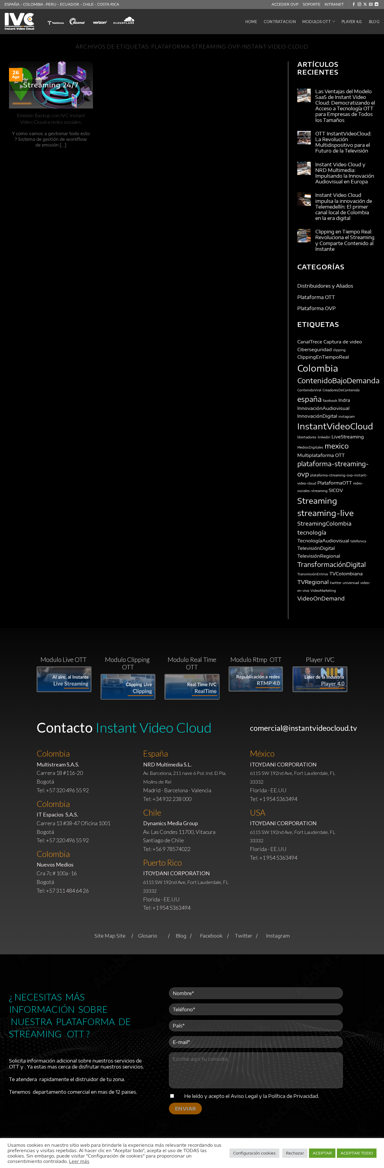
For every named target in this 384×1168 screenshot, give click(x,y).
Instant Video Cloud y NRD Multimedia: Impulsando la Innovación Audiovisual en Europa (344, 173)
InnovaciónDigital (317, 416)
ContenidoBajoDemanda (338, 380)
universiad (351, 583)
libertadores (306, 437)
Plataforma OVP (316, 309)
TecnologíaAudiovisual (323, 540)
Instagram (278, 936)
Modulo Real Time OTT (192, 663)
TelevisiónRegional (318, 556)
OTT (340, 455)
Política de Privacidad (293, 1096)
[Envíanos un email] (371, 4)
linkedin (324, 437)
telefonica (358, 541)
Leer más (79, 1161)
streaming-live (325, 513)
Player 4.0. (352, 21)
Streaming (317, 500)
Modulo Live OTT (64, 659)
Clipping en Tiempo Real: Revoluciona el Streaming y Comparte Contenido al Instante (344, 240)
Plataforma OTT (316, 297)
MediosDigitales (310, 447)
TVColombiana (346, 573)
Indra (344, 400)
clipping (339, 350)
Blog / (188, 936)
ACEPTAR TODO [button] (356, 1153)
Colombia (317, 368)
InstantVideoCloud (335, 426)
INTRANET (334, 4)
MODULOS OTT (316, 21)
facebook (330, 400)
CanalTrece (309, 341)
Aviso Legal (244, 1096)
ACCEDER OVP (285, 4)
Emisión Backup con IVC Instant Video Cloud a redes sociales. (51, 118)
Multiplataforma (315, 455)
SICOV (336, 490)
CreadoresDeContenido (341, 390)
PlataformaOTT (334, 482)
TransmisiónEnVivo (312, 574)
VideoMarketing (323, 590)
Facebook (211, 936)
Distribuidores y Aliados (325, 286)
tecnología (311, 532)
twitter (335, 583)
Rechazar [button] (295, 1153)
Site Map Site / (116, 936)
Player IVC (320, 659)
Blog (374, 21)
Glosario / (157, 936)
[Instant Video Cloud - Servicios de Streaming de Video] (20, 22)
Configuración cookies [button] (254, 1153)
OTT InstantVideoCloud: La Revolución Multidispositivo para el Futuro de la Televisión (343, 142)
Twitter (243, 936)
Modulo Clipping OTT (128, 663)
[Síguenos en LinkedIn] (376, 4)
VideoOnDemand (321, 598)
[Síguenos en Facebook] (354, 4)
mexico (337, 446)
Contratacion (280, 21)
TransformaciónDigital (331, 565)
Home (251, 21)
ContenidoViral (309, 390)
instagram (346, 416)
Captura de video (342, 341)
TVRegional (313, 582)
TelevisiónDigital (316, 548)
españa (309, 399)
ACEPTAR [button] (322, 1153)
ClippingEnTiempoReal (323, 357)
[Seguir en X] (365, 4)
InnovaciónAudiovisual (323, 408)
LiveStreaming (348, 436)
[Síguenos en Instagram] (359, 4)
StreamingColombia (324, 523)
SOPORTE (311, 4)
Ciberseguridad (314, 349)
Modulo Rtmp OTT (255, 659)
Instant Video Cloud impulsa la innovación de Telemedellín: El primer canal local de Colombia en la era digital (343, 207)
